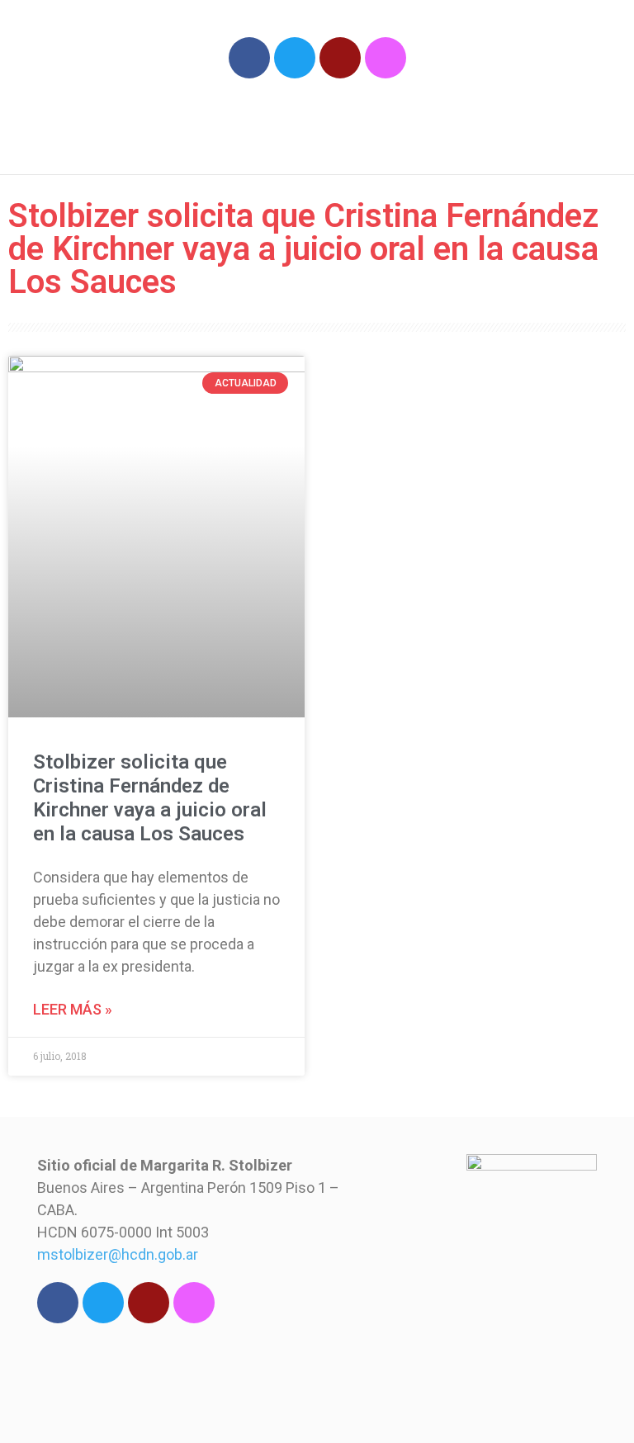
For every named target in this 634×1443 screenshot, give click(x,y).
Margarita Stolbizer (171, 119)
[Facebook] (249, 57)
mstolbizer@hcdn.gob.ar (117, 1254)
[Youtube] (340, 57)
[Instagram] (385, 57)
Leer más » (72, 1009)
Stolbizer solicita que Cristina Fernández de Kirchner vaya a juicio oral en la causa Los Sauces (150, 797)
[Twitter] (294, 57)
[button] (539, 126)
